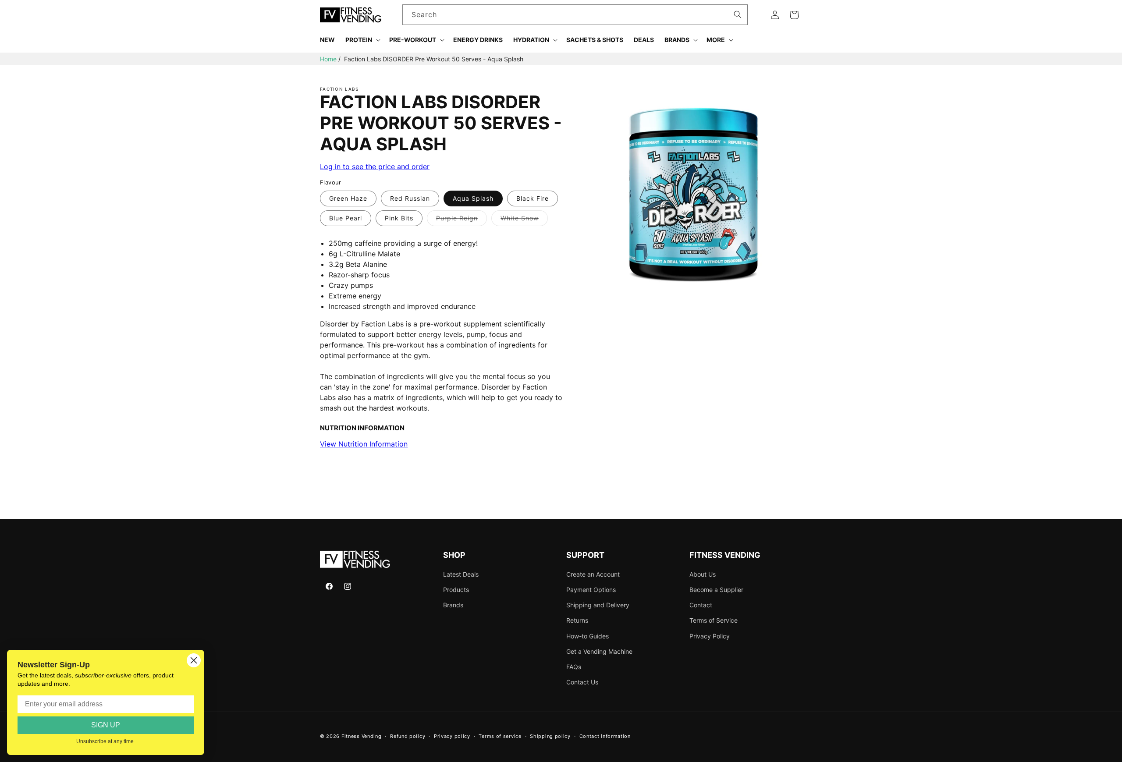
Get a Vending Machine (599, 651)
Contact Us (582, 682)
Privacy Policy (709, 636)
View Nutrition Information (364, 443)
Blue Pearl (345, 218)
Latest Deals (461, 574)
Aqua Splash (473, 198)
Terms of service (500, 736)
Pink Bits (399, 218)
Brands (453, 605)
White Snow (524, 220)
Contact (700, 605)
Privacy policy (452, 736)
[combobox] (575, 15)
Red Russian (410, 198)
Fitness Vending (361, 736)
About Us (702, 574)
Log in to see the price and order (375, 166)
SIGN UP (105, 725)
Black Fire (532, 198)
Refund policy (407, 736)
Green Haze (348, 198)
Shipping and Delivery (597, 605)
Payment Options (591, 589)
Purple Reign (461, 220)
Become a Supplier (716, 589)
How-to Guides (587, 636)
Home (328, 59)
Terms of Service (713, 620)
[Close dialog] (194, 660)
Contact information (605, 736)
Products (456, 589)
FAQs (573, 666)
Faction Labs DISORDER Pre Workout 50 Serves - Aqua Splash (433, 59)
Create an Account (593, 574)
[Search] (737, 14)
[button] (362, 40)
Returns (577, 620)
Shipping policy (550, 736)
